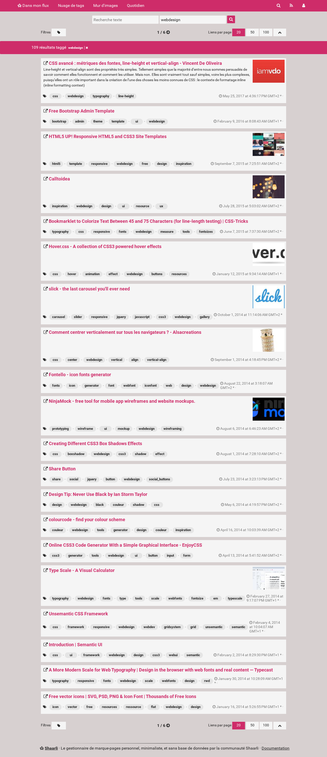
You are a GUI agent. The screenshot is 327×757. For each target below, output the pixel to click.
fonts (122, 232)
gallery (205, 317)
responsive (99, 164)
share (56, 479)
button (110, 479)
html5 (56, 164)
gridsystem (172, 627)
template (118, 121)
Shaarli (51, 748)
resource (142, 206)
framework (76, 627)
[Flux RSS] (291, 5)
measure (166, 232)
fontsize (197, 598)
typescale (235, 598)
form (186, 555)
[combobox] (193, 20)
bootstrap (59, 121)
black (100, 505)
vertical (116, 360)
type (123, 598)
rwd (207, 681)
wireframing (172, 429)
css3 (162, 317)
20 (239, 32)
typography (101, 96)
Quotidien (135, 5)
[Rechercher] (279, 5)
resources (179, 274)
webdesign (75, 48)
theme (97, 121)
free (145, 164)
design (162, 164)
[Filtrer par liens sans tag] (59, 32)
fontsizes (206, 232)
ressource (133, 707)
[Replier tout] (279, 32)
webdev (149, 627)
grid (193, 627)
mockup (124, 429)
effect (113, 274)
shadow (140, 454)
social (73, 479)
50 (252, 32)
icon (72, 385)
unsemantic (214, 627)
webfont (129, 385)
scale (155, 598)
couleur (118, 505)
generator (92, 385)
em (215, 598)
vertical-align (156, 360)
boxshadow (76, 454)
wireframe (85, 429)
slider (78, 317)
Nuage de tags (71, 5)
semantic (238, 627)
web (169, 385)
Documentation (275, 748)
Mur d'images (105, 5)
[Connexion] (303, 5)
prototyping (60, 429)
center (72, 360)
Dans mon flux (35, 5)
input (170, 555)
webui (173, 655)
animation (92, 274)
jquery (121, 317)
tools (186, 232)
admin (79, 121)
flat (153, 707)
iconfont (151, 385)
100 (266, 32)
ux (161, 206)
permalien (253, 96)
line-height (126, 96)
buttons (156, 274)
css (55, 96)
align (134, 360)
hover (72, 274)
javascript (142, 317)
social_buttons (159, 479)
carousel (58, 317)
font (111, 385)
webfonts (175, 598)
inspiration (183, 164)
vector (72, 707)
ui (136, 121)
